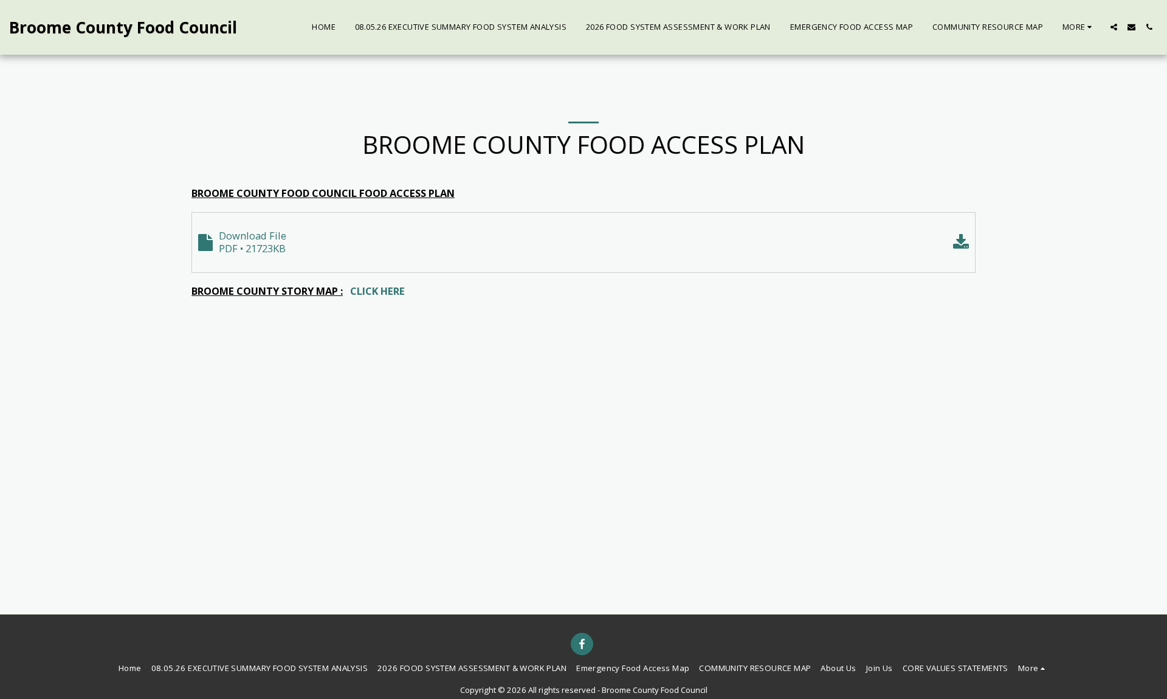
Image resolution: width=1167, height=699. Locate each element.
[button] (1114, 27)
